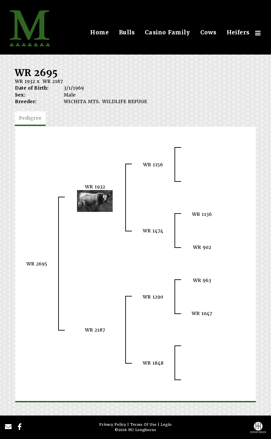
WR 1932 (25, 81)
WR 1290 (153, 297)
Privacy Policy (112, 424)
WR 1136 (202, 214)
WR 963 (202, 280)
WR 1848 (153, 363)
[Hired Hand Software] (258, 429)
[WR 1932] (95, 201)
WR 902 (202, 247)
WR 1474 (153, 231)
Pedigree (30, 118)
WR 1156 (153, 165)
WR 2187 (53, 81)
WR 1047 (202, 313)
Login (166, 424)
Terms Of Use (143, 424)
